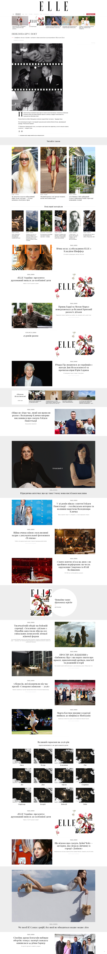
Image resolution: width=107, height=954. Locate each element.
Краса (26, 14)
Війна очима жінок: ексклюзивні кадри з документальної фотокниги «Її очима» (31, 535)
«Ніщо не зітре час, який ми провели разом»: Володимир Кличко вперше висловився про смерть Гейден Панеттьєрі (30, 416)
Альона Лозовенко (75, 317)
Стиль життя (36, 14)
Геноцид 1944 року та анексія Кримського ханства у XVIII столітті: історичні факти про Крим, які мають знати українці (31, 237)
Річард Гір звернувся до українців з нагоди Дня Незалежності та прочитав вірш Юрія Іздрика (73, 367)
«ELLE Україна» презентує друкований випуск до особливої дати (31, 279)
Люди (41, 14)
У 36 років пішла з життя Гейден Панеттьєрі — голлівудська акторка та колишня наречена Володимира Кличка (74, 507)
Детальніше (58, 607)
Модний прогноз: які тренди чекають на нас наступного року (52, 197)
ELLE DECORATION (46, 14)
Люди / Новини (73, 245)
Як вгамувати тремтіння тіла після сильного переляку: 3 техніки (46, 235)
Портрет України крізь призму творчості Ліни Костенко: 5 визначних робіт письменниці (60, 236)
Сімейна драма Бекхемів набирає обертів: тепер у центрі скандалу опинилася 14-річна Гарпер (30, 940)
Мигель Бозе (34, 135)
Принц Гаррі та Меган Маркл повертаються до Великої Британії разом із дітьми (73, 309)
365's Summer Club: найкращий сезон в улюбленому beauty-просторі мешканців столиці (81, 198)
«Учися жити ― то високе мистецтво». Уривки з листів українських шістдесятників (74, 237)
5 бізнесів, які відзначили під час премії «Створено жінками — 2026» (31, 685)
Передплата (90, 14)
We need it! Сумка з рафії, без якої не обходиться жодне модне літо (53, 927)
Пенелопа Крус (41, 135)
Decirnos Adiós (24, 135)
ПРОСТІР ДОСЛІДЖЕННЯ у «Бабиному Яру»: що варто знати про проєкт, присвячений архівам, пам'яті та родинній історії (74, 658)
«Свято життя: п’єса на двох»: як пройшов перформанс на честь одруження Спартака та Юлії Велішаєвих (74, 565)
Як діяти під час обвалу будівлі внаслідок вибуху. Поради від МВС (89, 235)
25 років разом (30, 335)
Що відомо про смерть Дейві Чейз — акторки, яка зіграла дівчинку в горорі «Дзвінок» (74, 846)
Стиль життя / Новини (30, 332)
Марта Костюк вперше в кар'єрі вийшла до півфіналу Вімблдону (74, 714)
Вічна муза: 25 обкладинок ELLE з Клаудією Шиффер (73, 250)
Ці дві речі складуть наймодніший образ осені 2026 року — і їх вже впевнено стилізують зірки (23, 198)
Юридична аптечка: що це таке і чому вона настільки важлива (53, 493)
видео (29, 135)
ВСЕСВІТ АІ (52, 14)
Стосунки (30, 14)
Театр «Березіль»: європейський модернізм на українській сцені (16, 236)
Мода (23, 14)
